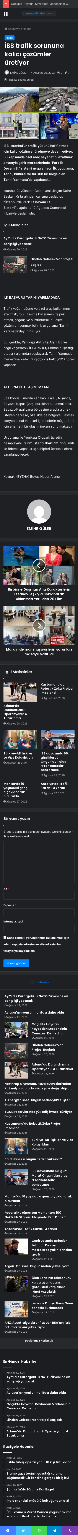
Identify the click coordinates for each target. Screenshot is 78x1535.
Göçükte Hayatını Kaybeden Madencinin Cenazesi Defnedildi (49, 1029)
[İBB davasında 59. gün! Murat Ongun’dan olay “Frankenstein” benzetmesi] (58, 739)
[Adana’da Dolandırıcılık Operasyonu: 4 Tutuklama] (20, 692)
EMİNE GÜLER (19, 72)
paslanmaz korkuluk (39, 1340)
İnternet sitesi (13, 921)
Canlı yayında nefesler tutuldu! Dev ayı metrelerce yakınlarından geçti (52, 1248)
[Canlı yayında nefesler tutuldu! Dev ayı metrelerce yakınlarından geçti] (16, 1247)
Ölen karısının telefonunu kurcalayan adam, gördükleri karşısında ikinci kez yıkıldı (51, 1285)
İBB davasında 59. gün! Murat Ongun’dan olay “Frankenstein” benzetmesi (55, 761)
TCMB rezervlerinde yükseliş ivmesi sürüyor (38, 1112)
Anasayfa (13, 28)
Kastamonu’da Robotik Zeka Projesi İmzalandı (57, 688)
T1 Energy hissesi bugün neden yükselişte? (37, 1100)
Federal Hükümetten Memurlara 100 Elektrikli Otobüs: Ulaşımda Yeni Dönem (36, 1214)
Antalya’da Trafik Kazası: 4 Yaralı (54, 786)
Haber (27, 28)
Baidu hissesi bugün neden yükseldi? (33, 1159)
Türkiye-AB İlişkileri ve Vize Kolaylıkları (18, 755)
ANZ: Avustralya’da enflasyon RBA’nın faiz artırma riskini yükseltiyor (37, 1324)
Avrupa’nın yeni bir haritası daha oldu (34, 1012)
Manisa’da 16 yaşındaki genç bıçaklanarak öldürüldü (15, 790)
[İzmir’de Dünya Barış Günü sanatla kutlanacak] (16, 1309)
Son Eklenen (39, 982)
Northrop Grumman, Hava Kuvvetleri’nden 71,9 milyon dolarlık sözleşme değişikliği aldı (39, 1086)
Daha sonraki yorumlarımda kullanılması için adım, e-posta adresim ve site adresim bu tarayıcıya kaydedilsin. (36, 944)
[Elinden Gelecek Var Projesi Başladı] (15, 264)
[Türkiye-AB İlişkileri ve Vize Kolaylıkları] (20, 739)
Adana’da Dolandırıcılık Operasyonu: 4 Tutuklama (15, 712)
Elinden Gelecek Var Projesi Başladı (47, 1047)
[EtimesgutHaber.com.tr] (39, 13)
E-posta (9, 905)
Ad (6, 889)
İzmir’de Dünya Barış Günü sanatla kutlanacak (52, 1305)
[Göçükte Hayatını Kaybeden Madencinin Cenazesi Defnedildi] (16, 1030)
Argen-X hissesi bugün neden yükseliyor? (37, 1266)
